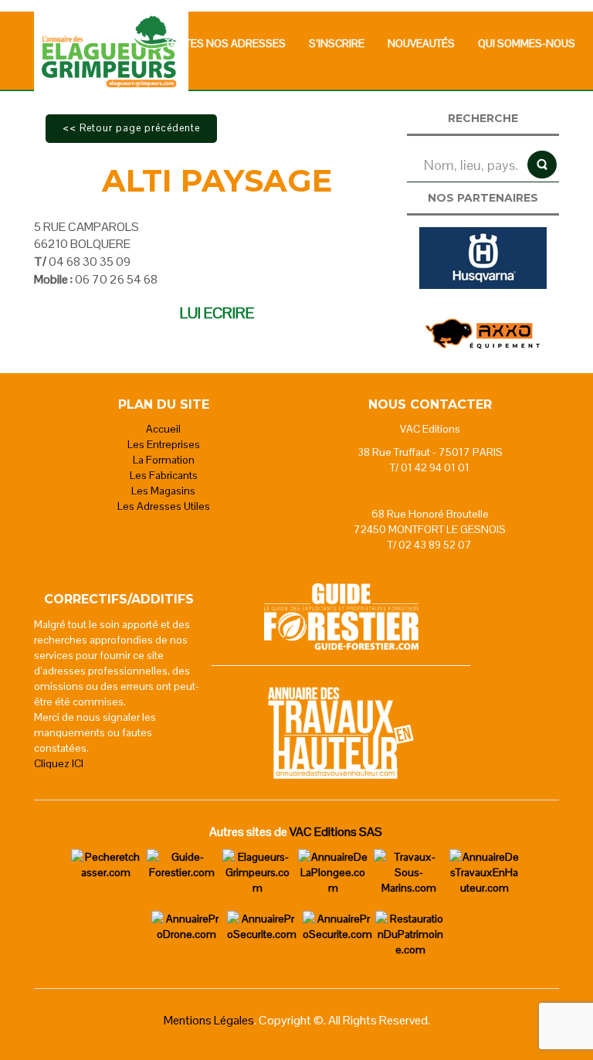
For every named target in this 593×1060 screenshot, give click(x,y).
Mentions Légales (209, 1020)
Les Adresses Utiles (163, 506)
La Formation (164, 460)
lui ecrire (217, 313)
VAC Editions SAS (336, 832)
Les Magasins (163, 491)
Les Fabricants (164, 475)
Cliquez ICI (58, 763)
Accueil (163, 429)
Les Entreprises (163, 444)
